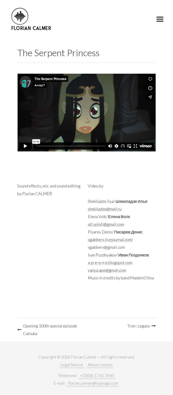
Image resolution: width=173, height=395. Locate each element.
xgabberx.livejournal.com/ (110, 239)
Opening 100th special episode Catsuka (50, 329)
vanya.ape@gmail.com (107, 270)
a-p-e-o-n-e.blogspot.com (110, 262)
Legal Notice (72, 364)
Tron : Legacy (138, 325)
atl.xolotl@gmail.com (106, 224)
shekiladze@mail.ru (104, 208)
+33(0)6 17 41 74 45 (97, 375)
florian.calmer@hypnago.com (93, 383)
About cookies (100, 364)
